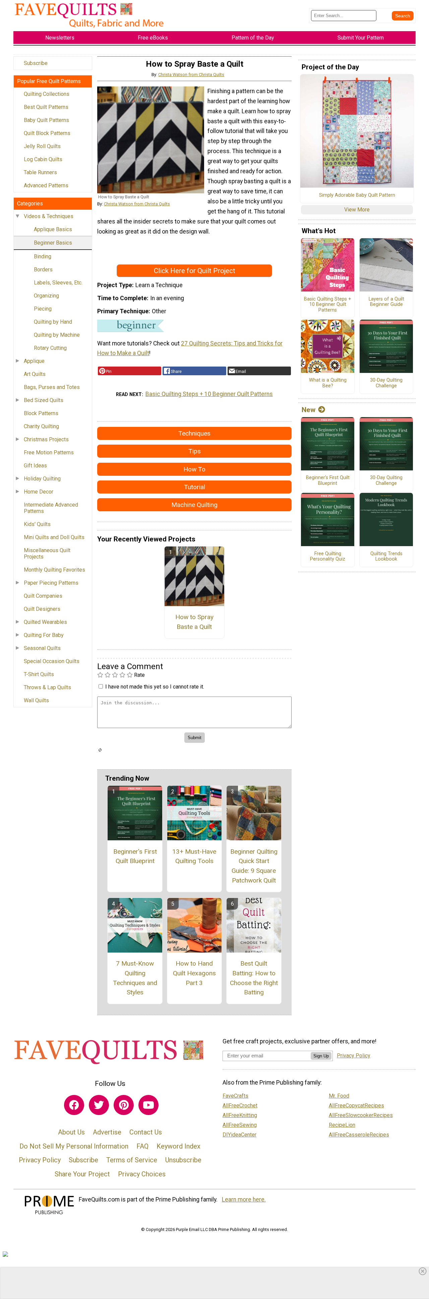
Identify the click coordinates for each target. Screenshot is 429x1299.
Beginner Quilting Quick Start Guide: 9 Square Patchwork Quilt (254, 866)
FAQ (142, 1146)
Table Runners (40, 172)
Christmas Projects (46, 439)
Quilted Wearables (45, 622)
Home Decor (38, 492)
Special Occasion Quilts (51, 661)
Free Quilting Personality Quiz (327, 556)
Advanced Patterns (46, 185)
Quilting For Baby (44, 635)
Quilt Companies (43, 596)
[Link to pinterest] (124, 1105)
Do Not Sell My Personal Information (73, 1146)
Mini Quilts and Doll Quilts (54, 537)
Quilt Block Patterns (47, 133)
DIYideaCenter (239, 1134)
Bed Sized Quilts (43, 400)
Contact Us (145, 1132)
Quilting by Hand (53, 322)
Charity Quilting (41, 426)
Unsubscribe (183, 1160)
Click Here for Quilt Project (194, 271)
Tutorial (194, 487)
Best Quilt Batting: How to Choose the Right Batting (254, 978)
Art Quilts (35, 374)
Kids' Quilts (37, 524)
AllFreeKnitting (240, 1115)
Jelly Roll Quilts (42, 146)
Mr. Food (339, 1096)
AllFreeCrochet (240, 1105)
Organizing (46, 296)
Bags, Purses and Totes (52, 387)
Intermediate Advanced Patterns (51, 508)
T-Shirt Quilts (39, 674)
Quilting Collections (46, 94)
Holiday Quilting (42, 478)
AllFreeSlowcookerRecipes (361, 1115)
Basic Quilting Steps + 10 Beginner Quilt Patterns (209, 394)
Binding (42, 256)
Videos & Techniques (48, 216)
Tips (194, 451)
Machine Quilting (194, 505)
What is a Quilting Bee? (328, 383)
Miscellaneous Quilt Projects (47, 553)
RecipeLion (342, 1125)
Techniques (194, 433)
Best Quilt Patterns (46, 107)
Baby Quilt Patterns (46, 120)
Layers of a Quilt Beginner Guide (386, 302)
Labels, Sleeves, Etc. (58, 282)
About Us (71, 1132)
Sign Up (321, 1055)
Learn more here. (244, 1199)
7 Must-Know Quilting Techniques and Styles (135, 978)
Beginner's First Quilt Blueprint (135, 856)
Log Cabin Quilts (43, 159)
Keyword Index (178, 1146)
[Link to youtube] (148, 1105)
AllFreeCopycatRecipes (356, 1105)
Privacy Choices (142, 1174)
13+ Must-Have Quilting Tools (194, 856)
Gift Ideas (35, 465)
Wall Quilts (36, 700)
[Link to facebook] (74, 1105)
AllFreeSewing (240, 1125)
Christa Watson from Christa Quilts (191, 74)
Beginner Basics (53, 243)
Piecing (43, 309)
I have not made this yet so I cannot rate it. (154, 687)
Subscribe (36, 63)
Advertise (107, 1132)
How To (194, 469)
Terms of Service (131, 1160)
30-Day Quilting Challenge (386, 383)
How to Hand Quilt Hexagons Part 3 (194, 973)
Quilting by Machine (57, 335)
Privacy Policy (40, 1160)
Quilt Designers (42, 609)
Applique (34, 361)
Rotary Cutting (50, 348)
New (308, 410)
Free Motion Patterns (49, 452)
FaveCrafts (235, 1096)
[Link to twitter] (99, 1105)
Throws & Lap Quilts (47, 687)
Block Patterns (41, 413)
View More (357, 209)
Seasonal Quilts (42, 648)
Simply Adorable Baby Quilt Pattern (357, 195)
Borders (43, 269)
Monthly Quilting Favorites (54, 570)
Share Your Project (82, 1174)
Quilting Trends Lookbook (386, 556)
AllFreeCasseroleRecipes (359, 1134)
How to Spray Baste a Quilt (194, 622)
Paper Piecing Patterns (51, 583)
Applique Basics (53, 229)
